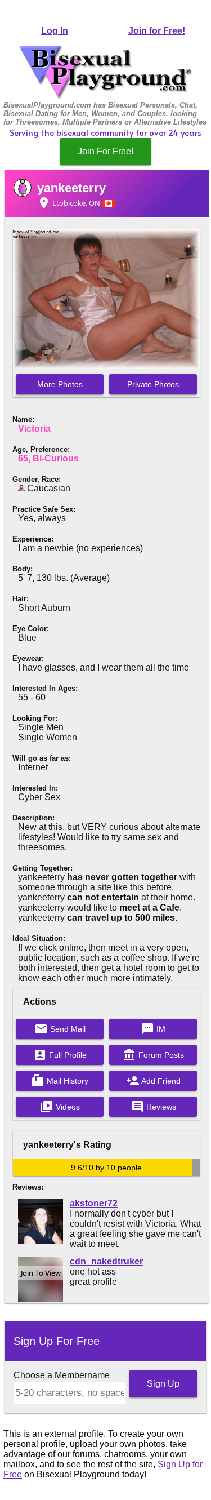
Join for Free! (156, 30)
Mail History (59, 1081)
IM (153, 1029)
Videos (60, 1106)
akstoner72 (94, 1203)
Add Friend (153, 1081)
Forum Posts (153, 1055)
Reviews (153, 1106)
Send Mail (60, 1029)
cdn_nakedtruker (106, 1261)
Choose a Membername (62, 1375)
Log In (54, 30)
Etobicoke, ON (69, 203)
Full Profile (60, 1055)
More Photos (60, 384)
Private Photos (153, 384)
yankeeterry (71, 188)
